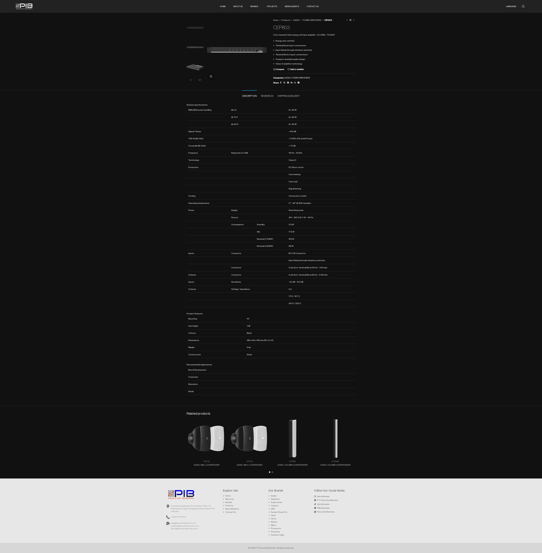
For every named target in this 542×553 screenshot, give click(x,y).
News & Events (232, 509)
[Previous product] (347, 20)
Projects (229, 505)
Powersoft (276, 528)
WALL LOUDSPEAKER (210, 465)
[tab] (249, 94)
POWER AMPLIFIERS (312, 20)
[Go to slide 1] (269, 472)
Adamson (275, 499)
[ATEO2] (207, 439)
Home (275, 20)
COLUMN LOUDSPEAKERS (296, 465)
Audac (274, 495)
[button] (191, 80)
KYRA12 (292, 461)
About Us (229, 499)
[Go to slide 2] (272, 472)
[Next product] (354, 20)
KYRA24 (335, 461)
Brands (228, 502)
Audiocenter (276, 502)
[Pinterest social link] (288, 83)
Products (286, 20)
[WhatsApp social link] (295, 83)
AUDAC (296, 20)
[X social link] (284, 83)
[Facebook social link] (281, 83)
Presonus (275, 531)
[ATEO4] (250, 439)
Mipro (273, 525)
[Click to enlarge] (211, 76)
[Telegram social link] (298, 83)
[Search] (523, 6)
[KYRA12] (292, 439)
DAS (273, 509)
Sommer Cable (277, 535)
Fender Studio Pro (279, 512)
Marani (274, 522)
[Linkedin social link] (291, 83)
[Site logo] (24, 6)
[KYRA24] (335, 439)
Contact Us (230, 512)
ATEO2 (207, 461)
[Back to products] (350, 20)
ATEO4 (250, 461)
